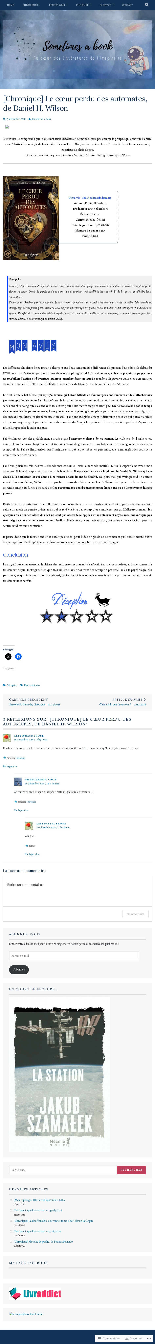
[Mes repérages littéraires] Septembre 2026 (39, 1200)
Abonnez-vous (25, 934)
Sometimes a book (41, 119)
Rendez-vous (57, 5)
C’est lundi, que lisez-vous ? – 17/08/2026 (37, 1231)
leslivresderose (29, 735)
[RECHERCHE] (147, 5)
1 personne (20, 758)
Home (10, 5)
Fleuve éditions (32, 685)
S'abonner (19, 969)
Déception (12, 685)
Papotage (105, 5)
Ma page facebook (28, 1263)
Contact (127, 5)
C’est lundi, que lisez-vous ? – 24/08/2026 (38, 1210)
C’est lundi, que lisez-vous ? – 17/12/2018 (122, 702)
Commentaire (135, 914)
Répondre (11, 766)
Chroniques (30, 5)
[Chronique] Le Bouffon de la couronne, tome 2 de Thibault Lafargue (53, 1221)
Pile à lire (82, 5)
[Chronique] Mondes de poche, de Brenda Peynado (43, 1242)
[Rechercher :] (67, 1170)
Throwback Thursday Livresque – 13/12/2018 (34, 702)
